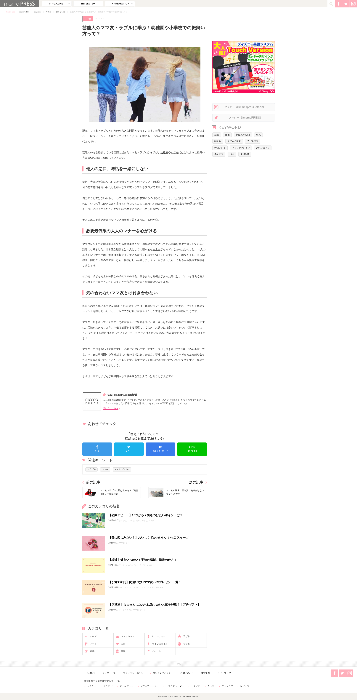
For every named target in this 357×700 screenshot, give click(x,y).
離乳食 (217, 141)
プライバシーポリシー (134, 673)
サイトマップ (224, 673)
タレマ (211, 686)
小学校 (175, 152)
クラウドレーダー (175, 686)
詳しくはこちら (110, 408)
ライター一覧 (109, 673)
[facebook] (97, 449)
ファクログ (227, 686)
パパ (232, 154)
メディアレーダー (149, 686)
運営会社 (205, 673)
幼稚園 (164, 152)
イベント (156, 651)
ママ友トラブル (122, 469)
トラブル (91, 469)
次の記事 (196, 482)
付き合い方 (60, 12)
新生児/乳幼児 (243, 134)
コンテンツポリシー (163, 673)
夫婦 (123, 644)
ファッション (127, 636)
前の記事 (93, 482)
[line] (192, 449)
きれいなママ (262, 147)
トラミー (91, 686)
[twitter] (129, 449)
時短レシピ (220, 147)
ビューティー (158, 636)
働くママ (218, 154)
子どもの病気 (234, 141)
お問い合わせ (187, 673)
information (120, 4)
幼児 (258, 134)
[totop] (178, 664)
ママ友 (48, 12)
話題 (123, 651)
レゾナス (244, 686)
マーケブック (126, 686)
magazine (57, 4)
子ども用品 (252, 141)
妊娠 (216, 134)
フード (93, 644)
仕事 (92, 651)
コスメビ (195, 686)
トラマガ (107, 686)
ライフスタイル (160, 644)
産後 (227, 134)
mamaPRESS (24, 12)
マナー (156, 249)
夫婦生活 (244, 154)
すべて (93, 636)
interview (88, 4)
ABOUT (91, 673)
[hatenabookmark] (160, 449)
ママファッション (241, 147)
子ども (186, 636)
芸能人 (159, 130)
